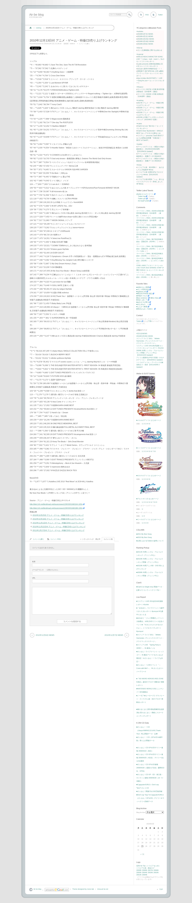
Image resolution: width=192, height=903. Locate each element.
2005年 (139, 872)
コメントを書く (84, 43)
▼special (139, 54)
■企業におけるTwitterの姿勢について (150, 541)
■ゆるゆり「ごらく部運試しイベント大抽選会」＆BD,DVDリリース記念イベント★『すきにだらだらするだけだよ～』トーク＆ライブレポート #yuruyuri (150, 624)
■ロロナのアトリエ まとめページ (148, 475)
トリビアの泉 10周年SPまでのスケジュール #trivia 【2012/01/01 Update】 (149, 174)
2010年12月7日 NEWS (114, 635)
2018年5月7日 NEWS (145, 34)
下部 (149, 321)
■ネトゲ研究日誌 (142, 289)
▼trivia (138, 165)
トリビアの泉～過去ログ (145, 868)
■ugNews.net (141, 291)
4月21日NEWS (141, 333)
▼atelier (139, 144)
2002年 (156, 872)
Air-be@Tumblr (143, 201)
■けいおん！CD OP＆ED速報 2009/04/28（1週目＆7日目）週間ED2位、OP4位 (150, 768)
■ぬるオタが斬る (142, 302)
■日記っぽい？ (141, 300)
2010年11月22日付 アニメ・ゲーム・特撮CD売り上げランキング (59, 527)
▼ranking (139, 100)
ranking (38, 28)
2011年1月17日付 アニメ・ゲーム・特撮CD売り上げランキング (58, 530)
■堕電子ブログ (141, 296)
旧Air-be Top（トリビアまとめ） (148, 866)
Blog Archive (140, 812)
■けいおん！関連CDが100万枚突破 (149, 791)
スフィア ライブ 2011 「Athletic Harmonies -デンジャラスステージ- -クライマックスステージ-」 (150, 341)
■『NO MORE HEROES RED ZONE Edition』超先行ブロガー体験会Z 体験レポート (150, 682)
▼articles (139, 31)
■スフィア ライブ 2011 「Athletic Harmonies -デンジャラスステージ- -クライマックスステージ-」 (150, 638)
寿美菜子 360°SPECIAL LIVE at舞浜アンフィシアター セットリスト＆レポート (150, 73)
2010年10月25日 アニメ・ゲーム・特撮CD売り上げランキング (58, 515)
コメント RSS (55, 539)
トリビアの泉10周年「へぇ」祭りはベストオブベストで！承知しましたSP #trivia (150, 181)
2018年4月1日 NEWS (145, 36)
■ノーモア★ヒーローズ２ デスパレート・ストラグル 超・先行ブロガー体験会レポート (150, 699)
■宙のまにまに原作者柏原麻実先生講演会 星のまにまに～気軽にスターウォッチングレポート (150, 712)
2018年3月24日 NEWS (145, 39)
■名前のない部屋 (142, 287)
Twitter (160, 15)
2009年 (139, 870)
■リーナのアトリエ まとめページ (148, 519)
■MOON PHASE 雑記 (144, 293)
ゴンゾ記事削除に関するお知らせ (149, 50)
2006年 (156, 870)
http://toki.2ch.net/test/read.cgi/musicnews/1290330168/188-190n (56, 508)
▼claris (139, 123)
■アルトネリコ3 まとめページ (147, 499)
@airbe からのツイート (145, 194)
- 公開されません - (45, 570)
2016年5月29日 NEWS (144, 336)
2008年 (144, 870)
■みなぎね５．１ (142, 304)
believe (72, 43)
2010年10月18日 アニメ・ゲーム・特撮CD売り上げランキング (58, 519)
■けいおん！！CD (143, 727)
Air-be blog (36, 14)
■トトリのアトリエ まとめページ (148, 448)
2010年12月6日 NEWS (45, 635)
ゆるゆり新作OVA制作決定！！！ (149, 69)
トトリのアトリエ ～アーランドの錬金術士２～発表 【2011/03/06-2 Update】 (149, 364)
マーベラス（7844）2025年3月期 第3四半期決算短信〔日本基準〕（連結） (150, 213)
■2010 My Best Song (144, 537)
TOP (161, 889)
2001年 (139, 875)
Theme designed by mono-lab (83, 889)
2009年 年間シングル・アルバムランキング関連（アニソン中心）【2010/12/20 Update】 (150, 353)
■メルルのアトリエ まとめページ (148, 420)
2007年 (150, 870)
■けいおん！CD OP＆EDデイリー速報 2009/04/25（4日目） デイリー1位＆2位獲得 (150, 757)
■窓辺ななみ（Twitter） (145, 309)
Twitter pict (142, 198)
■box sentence (142, 298)
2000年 (144, 875)
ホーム (30, 28)
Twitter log (141, 196)
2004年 (144, 872)
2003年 (150, 872)
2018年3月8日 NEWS (145, 44)
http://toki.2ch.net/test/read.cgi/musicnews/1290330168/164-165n (56, 504)
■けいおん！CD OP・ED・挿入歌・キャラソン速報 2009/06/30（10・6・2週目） (150, 778)
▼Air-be (139, 48)
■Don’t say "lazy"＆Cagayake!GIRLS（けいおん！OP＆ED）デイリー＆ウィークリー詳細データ (150, 798)
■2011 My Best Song (144, 534)
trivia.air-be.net (102, 889)
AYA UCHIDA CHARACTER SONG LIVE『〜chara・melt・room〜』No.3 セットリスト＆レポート (150, 59)
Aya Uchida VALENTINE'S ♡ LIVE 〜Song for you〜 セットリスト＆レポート (150, 80)
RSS (147, 15)
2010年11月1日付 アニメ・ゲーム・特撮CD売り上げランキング (58, 523)
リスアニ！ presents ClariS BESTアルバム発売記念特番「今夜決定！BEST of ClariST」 (150, 138)
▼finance (139, 87)
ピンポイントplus (157, 261)
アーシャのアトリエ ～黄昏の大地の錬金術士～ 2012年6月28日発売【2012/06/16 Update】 (150, 149)
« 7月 (142, 854)
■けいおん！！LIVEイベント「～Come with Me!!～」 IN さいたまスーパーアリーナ (149, 668)
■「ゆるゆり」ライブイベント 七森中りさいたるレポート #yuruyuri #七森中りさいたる (150, 611)
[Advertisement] (82, 21)
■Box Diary (155, 298)
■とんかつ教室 (141, 307)
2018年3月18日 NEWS (145, 41)
